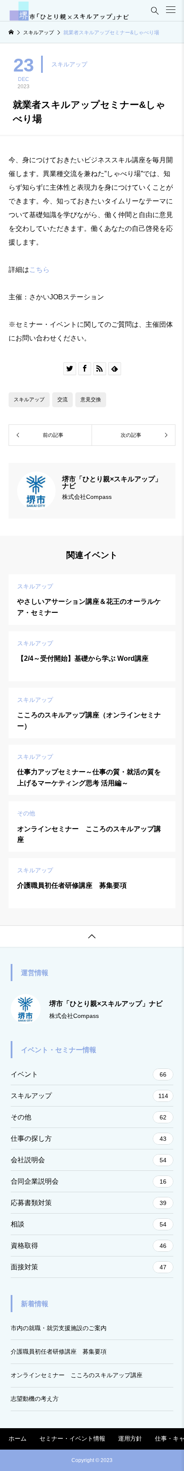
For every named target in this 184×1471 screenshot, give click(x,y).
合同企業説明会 (88, 1181)
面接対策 (88, 1267)
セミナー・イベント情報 (72, 1438)
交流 (62, 400)
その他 (88, 1117)
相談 (88, 1224)
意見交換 (90, 400)
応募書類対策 (88, 1202)
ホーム (18, 1438)
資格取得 (88, 1245)
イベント (88, 1074)
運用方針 (130, 1438)
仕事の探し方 (88, 1138)
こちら (39, 269)
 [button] (92, 936)
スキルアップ (69, 64)
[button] (171, 9)
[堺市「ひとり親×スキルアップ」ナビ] (69, 10)
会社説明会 (88, 1160)
